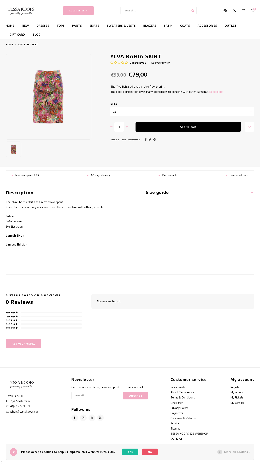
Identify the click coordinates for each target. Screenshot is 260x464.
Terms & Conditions (183, 397)
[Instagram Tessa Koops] (83, 417)
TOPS (61, 25)
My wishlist (237, 402)
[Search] (193, 10)
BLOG (37, 34)
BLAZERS (149, 25)
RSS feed (176, 439)
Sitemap (175, 428)
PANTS (77, 25)
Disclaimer (177, 402)
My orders (236, 392)
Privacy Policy (179, 408)
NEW (25, 25)
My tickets (236, 397)
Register (235, 387)
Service (175, 423)
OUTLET (231, 25)
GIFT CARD (17, 34)
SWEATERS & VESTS (121, 25)
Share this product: (126, 139)
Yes (130, 452)
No (150, 452)
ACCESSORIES (207, 25)
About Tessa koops (182, 392)
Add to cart (188, 126)
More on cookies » (237, 452)
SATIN (168, 25)
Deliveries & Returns (183, 418)
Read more (216, 91)
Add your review (160, 62)
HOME (10, 25)
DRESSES (43, 25)
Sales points (178, 387)
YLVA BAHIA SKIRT (28, 44)
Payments (177, 413)
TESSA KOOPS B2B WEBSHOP (189, 433)
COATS (185, 25)
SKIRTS (94, 25)
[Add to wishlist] (249, 127)
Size (113, 103)
